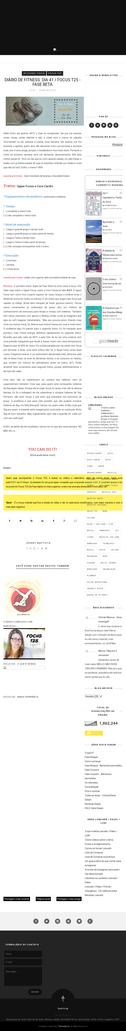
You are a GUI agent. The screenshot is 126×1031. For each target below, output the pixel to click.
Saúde (90, 466)
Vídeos (90, 485)
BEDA (105, 511)
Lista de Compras (94, 852)
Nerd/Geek (92, 569)
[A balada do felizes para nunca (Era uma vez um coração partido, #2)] (94, 271)
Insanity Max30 (95, 588)
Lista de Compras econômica (100, 857)
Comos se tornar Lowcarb (98, 848)
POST (13, 482)
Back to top (63, 1008)
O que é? (89, 753)
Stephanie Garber (111, 258)
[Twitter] (97, 125)
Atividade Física (34, 73)
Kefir (102, 550)
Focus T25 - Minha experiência (21, 696)
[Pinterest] (115, 125)
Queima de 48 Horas (97, 595)
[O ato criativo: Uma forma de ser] (94, 299)
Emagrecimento (94, 473)
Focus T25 (55, 73)
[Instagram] (103, 125)
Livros (90, 537)
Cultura (91, 518)
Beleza (90, 530)
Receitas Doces (95, 498)
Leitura (115, 550)
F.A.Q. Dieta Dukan (94, 808)
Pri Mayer (24, 482)
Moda (105, 556)
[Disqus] (42, 753)
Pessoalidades (94, 453)
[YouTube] (109, 125)
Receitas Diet (109, 492)
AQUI (69, 290)
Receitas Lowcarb (94, 895)
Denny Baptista (38, 542)
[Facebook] (91, 125)
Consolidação (92, 787)
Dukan (101, 466)
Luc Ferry (108, 230)
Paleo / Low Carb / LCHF (100, 524)
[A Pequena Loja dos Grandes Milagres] (94, 329)
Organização (109, 569)
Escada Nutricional (97, 582)
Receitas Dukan (110, 479)
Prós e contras (92, 791)
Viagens (91, 563)
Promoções (104, 530)
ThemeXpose (64, 1026)
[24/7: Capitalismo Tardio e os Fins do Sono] (94, 214)
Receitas (112, 473)
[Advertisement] (63, 23)
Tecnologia (108, 543)
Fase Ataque (91, 757)
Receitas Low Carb (109, 537)
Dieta (108, 460)
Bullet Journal (109, 563)
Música (90, 550)
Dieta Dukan (93, 460)
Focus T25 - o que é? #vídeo (19, 664)
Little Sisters (95, 405)
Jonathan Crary (110, 205)
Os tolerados (91, 782)
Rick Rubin (109, 287)
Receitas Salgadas (96, 505)
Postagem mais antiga (69, 899)
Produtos (91, 492)
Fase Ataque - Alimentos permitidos (103, 765)
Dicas (110, 453)
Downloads (92, 543)
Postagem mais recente (16, 899)
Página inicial (43, 899)
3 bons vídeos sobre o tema (99, 839)
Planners (91, 576)
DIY (117, 530)
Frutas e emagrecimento (97, 844)
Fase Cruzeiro (92, 770)
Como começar (93, 761)
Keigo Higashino (111, 316)
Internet (91, 479)
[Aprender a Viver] (94, 242)
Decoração (92, 556)
